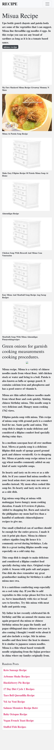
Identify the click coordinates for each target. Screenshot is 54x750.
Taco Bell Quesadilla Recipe (19, 695)
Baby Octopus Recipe (15, 714)
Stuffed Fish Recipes (14, 727)
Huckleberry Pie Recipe (16, 683)
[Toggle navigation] (47, 4)
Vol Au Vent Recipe (14, 701)
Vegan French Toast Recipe (18, 720)
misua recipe (10, 47)
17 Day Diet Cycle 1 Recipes (18, 689)
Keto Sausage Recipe (15, 670)
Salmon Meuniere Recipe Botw (20, 708)
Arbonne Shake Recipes (16, 676)
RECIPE (9, 4)
